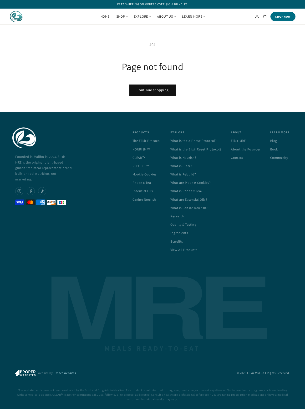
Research (177, 216)
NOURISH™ (141, 149)
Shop (120, 16)
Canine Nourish (144, 199)
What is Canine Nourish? (189, 208)
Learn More (192, 16)
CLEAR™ (139, 157)
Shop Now (283, 16)
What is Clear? (181, 166)
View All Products (183, 250)
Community (279, 157)
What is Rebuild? (183, 174)
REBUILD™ (140, 166)
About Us (165, 16)
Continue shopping (153, 90)
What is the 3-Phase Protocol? (193, 141)
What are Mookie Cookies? (190, 182)
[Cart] (265, 16)
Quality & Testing (183, 224)
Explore (141, 16)
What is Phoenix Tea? (186, 191)
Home (105, 16)
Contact (237, 157)
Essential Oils (142, 191)
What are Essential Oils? (188, 199)
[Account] (257, 16)
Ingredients (179, 233)
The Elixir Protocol (146, 141)
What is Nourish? (183, 157)
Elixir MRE (238, 141)
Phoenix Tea (141, 182)
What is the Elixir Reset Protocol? (195, 149)
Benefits (176, 241)
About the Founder (245, 149)
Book (274, 149)
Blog (273, 141)
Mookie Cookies (144, 174)
